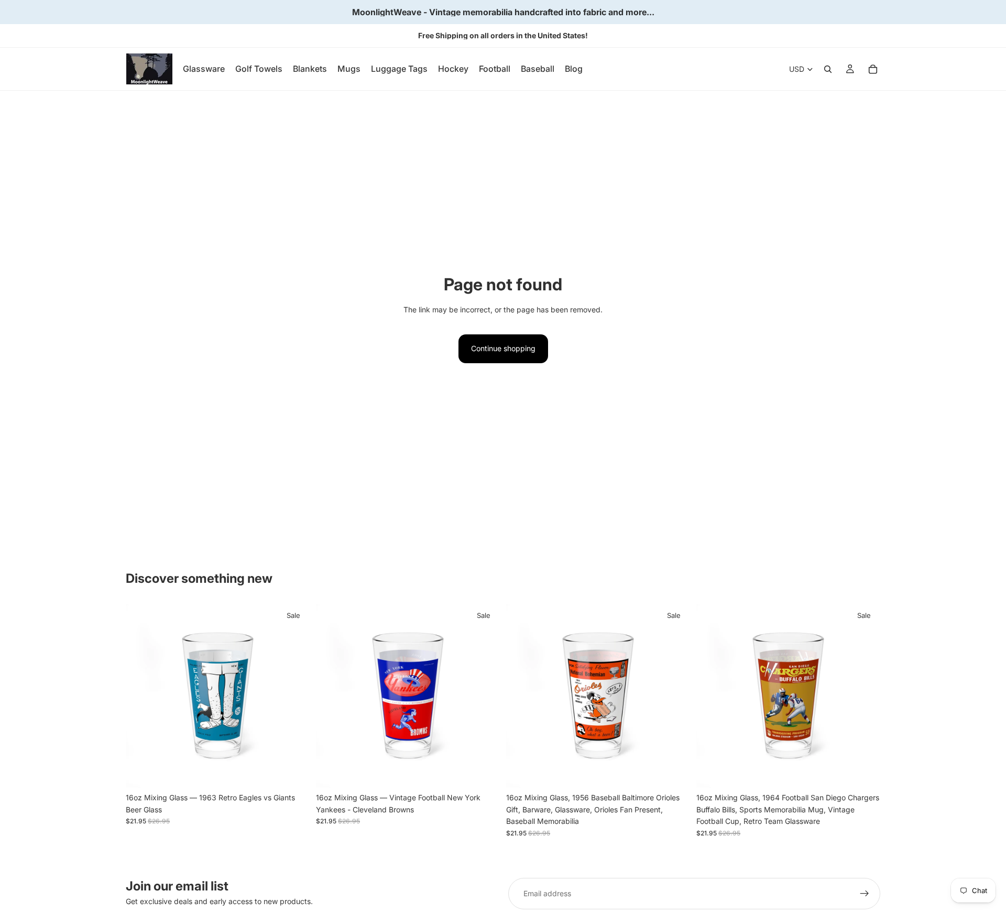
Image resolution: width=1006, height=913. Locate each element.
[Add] (293, 772)
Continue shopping (503, 348)
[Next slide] (294, 696)
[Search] (827, 69)
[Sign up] (865, 894)
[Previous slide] (141, 696)
